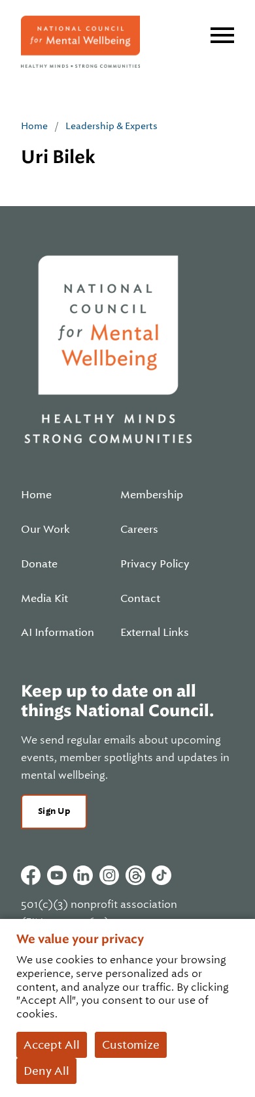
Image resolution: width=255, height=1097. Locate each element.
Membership (151, 495)
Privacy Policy (155, 564)
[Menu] (222, 35)
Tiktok (161, 875)
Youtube (57, 875)
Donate (39, 564)
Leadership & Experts (111, 126)
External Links (154, 632)
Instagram (109, 875)
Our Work (45, 529)
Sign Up (54, 811)
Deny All (46, 1071)
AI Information (57, 632)
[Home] (80, 42)
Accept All (52, 1045)
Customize (131, 1045)
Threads (135, 875)
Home (34, 126)
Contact (140, 598)
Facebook (31, 875)
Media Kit (44, 598)
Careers (139, 529)
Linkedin (83, 875)
